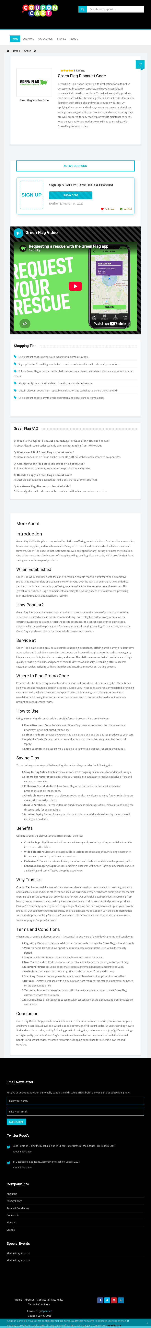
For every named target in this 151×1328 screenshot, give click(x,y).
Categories (45, 38)
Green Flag (30, 50)
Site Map (12, 1222)
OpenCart (46, 1311)
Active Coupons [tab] (75, 166)
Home (15, 38)
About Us (12, 1193)
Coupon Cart (23, 887)
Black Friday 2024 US (18, 1260)
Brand (16, 50)
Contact (41, 1299)
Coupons (28, 38)
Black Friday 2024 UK (18, 1253)
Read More (114, 1325)
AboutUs (29, 1299)
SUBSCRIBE (16, 1121)
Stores (61, 38)
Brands (11, 1229)
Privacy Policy (14, 1200)
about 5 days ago (22, 1167)
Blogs (74, 38)
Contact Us (13, 1215)
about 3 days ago (22, 1151)
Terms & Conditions (18, 1208)
